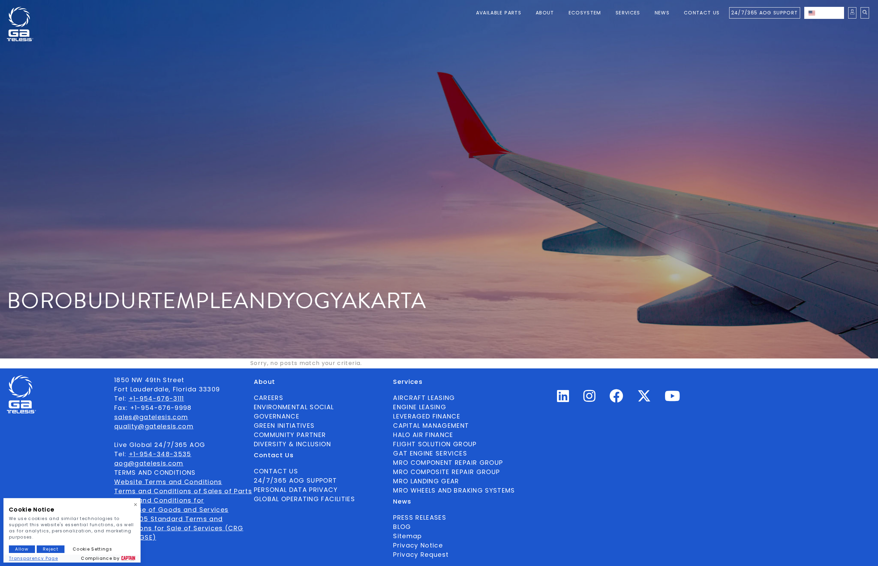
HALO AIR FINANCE (423, 435)
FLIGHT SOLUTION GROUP (434, 444)
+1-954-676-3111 (156, 398)
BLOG (402, 526)
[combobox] (824, 13)
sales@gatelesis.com (151, 417)
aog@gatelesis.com (148, 463)
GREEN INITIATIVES (284, 425)
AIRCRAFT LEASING (424, 397)
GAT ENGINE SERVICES (430, 453)
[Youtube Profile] (672, 398)
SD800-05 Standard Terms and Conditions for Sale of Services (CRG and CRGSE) (179, 528)
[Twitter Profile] (644, 400)
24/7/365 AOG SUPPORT (764, 12)
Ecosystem (585, 12)
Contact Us (702, 12)
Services (628, 12)
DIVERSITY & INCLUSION (292, 444)
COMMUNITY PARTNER (290, 435)
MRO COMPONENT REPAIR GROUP (448, 462)
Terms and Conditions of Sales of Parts (183, 491)
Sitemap (407, 536)
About (545, 12)
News (662, 12)
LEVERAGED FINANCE (426, 416)
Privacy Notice (418, 545)
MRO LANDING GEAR (426, 481)
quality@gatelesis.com (153, 426)
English (831, 12)
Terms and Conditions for (159, 500)
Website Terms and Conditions (168, 481)
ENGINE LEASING (419, 407)
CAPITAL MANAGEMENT (431, 425)
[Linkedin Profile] (563, 398)
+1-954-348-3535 (160, 454)
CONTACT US (276, 471)
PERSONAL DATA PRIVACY (295, 489)
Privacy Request (421, 554)
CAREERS (268, 397)
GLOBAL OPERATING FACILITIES (304, 499)
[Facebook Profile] (616, 398)
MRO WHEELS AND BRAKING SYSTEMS (454, 490)
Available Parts (498, 12)
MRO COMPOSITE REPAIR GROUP (446, 472)
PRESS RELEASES (419, 517)
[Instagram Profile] (589, 398)
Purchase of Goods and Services (171, 509)
